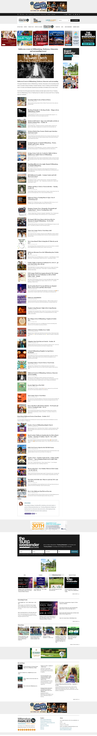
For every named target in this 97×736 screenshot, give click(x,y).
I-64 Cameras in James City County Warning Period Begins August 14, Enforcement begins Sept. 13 (68, 608)
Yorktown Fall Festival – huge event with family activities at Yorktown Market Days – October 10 (43, 121)
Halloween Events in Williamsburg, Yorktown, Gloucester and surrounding (43, 373)
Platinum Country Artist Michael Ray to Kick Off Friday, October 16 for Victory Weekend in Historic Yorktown (25, 590)
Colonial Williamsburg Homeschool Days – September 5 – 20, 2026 (66, 685)
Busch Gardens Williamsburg (45, 719)
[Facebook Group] (75, 14)
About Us (42, 727)
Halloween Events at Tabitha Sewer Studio (39, 330)
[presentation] (21, 101)
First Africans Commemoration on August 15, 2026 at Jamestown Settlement (68, 603)
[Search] (68, 20)
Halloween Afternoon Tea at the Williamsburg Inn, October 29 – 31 (43, 253)
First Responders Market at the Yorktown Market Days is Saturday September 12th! (35, 637)
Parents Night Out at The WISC (36, 385)
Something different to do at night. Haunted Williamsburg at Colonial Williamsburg (43, 164)
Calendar (22, 14)
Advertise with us (37, 14)
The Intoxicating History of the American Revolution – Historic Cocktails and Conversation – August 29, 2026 (46, 677)
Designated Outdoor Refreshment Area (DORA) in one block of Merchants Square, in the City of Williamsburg (46, 690)
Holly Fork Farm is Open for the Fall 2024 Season (41, 447)
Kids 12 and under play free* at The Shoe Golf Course (55, 590)
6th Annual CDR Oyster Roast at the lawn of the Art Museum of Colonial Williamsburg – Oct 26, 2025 (41, 220)
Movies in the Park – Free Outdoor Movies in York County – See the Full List (43, 469)
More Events (75, 621)
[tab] (24, 575)
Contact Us (31, 14)
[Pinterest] (68, 14)
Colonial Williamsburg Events (45, 721)
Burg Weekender (68, 26)
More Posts (75, 699)
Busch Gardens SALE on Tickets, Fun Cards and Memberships (72, 637)
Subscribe (53, 14)
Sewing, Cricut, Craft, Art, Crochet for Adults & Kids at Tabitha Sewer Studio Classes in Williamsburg (42, 153)
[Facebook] (64, 14)
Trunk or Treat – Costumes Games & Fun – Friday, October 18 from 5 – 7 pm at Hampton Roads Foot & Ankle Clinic (43, 458)
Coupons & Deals (43, 724)
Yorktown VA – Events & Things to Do (47, 722)
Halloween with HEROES (34, 297)
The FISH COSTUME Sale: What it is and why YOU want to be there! (43, 480)
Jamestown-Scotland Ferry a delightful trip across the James (27, 673)
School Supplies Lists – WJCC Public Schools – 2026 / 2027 (40, 590)
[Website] (34, 513)
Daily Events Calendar (44, 725)
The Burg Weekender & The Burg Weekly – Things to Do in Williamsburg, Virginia (43, 110)
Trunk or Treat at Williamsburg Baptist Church (40, 425)
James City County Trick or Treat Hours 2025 (40, 230)
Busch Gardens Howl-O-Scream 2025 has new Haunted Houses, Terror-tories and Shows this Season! (42, 286)
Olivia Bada (27, 503)
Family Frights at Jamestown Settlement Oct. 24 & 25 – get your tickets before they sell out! (43, 263)
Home (27, 14)
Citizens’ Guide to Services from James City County (30, 679)
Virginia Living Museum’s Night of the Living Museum (42, 308)
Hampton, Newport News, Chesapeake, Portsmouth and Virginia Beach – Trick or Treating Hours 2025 (42, 209)
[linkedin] (77, 14)
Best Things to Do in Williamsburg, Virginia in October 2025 (42, 319)
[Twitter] (72, 14)
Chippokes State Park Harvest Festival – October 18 (41, 341)
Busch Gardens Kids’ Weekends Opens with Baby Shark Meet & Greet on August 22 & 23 (69, 613)
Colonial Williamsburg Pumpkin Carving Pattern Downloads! (41, 351)
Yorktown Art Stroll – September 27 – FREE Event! (48, 637)
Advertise (58, 26)
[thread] (79, 14)
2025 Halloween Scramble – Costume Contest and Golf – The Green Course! (42, 175)
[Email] (32, 513)
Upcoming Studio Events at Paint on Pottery (39, 99)
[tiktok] (73, 14)
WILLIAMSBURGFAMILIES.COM (66, 728)
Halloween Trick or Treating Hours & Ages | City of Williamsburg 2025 (41, 198)
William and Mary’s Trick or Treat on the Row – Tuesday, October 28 (43, 187)
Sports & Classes (38, 26)
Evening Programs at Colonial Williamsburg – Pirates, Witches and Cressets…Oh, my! (42, 143)
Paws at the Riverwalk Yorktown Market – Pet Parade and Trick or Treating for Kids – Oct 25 (43, 406)
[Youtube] (70, 14)
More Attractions (74, 644)
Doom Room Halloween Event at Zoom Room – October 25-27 (33, 416)
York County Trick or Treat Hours (37, 395)
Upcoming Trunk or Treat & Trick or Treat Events (41, 362)
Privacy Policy (43, 14)
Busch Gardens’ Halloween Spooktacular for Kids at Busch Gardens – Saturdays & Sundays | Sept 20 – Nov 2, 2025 (43, 436)
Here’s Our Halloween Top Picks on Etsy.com (39, 491)
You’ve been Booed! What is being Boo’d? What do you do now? (43, 242)
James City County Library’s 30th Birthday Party (68, 618)
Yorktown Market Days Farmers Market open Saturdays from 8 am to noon (42, 132)
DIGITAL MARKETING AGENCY (66, 729)
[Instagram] (66, 14)
